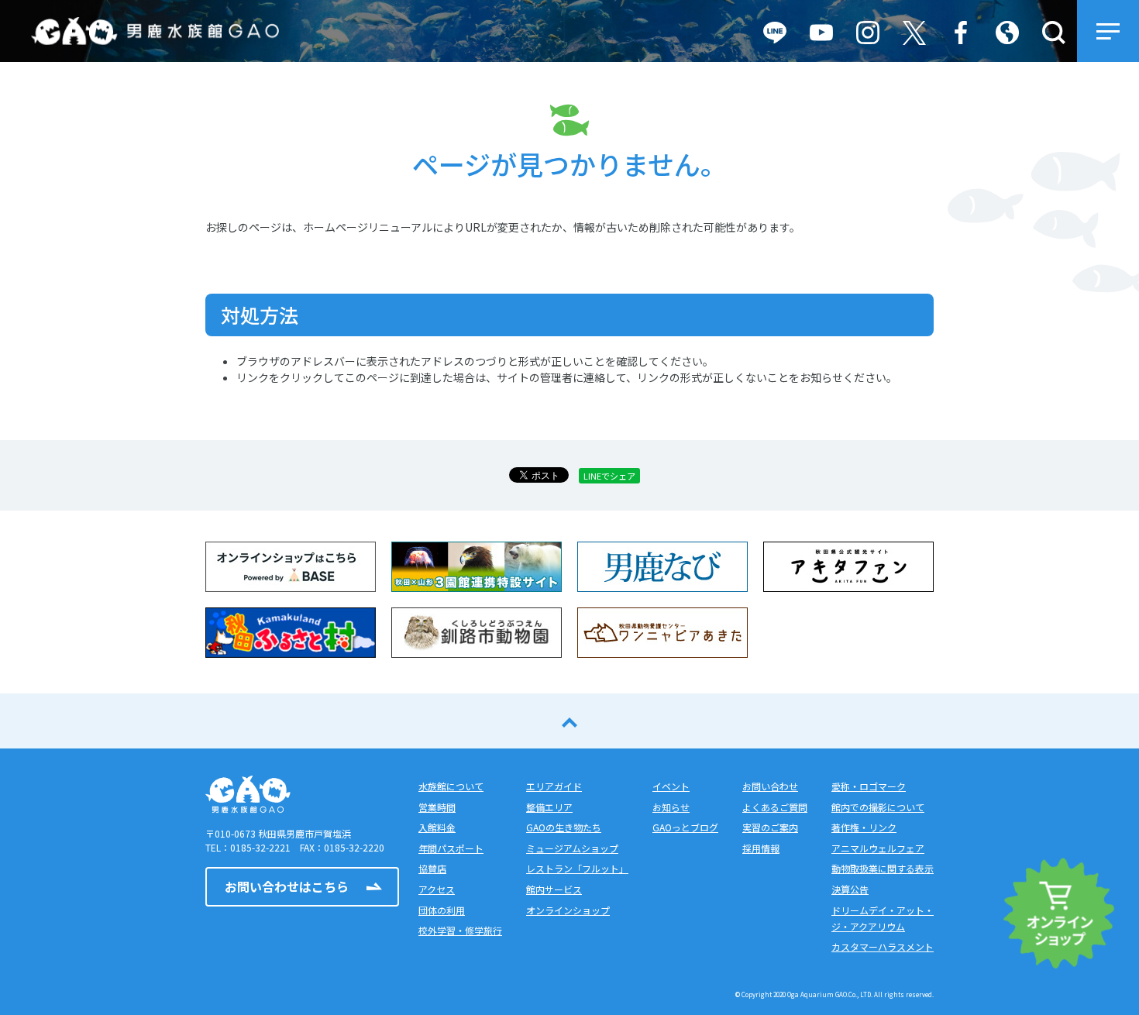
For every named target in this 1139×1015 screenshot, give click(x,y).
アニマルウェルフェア (877, 848)
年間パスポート (450, 848)
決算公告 (850, 889)
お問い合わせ (770, 786)
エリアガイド (554, 786)
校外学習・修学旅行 (460, 930)
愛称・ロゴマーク (868, 786)
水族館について (450, 786)
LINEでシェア (609, 476)
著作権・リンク (863, 827)
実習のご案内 (770, 827)
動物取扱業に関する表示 (882, 868)
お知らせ (671, 807)
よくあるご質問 (774, 807)
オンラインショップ (568, 910)
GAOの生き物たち (563, 827)
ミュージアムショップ (572, 848)
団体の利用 (441, 910)
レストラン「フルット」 (577, 868)
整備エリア (549, 807)
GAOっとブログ (685, 827)
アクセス (436, 889)
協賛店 (432, 868)
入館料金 (437, 827)
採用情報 (760, 848)
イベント (671, 786)
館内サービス (554, 889)
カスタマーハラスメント (882, 946)
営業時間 (437, 807)
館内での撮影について (877, 807)
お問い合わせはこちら (287, 886)
